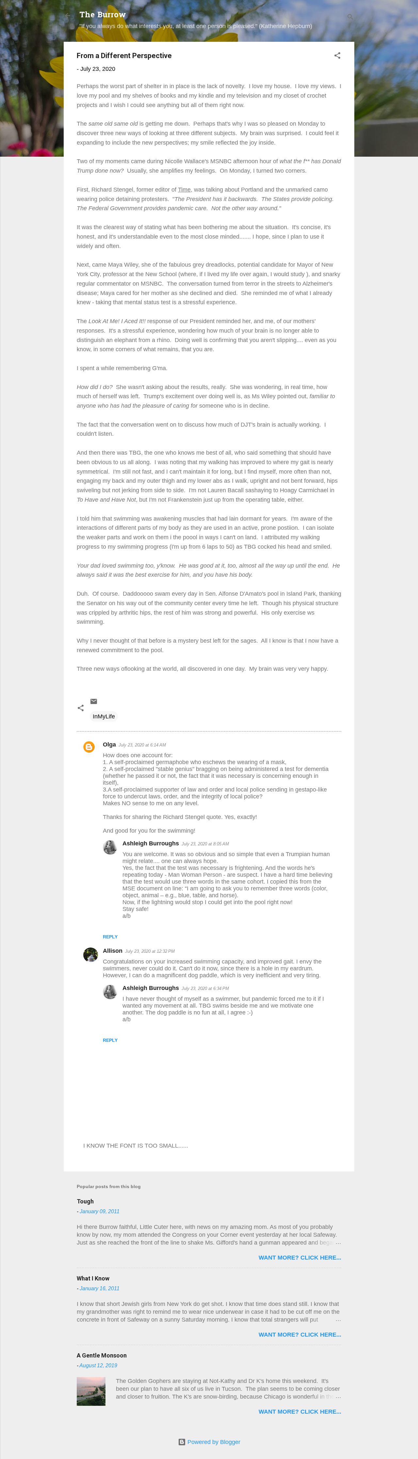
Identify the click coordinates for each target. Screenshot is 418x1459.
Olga (109, 744)
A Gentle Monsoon (102, 1355)
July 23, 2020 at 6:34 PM (205, 988)
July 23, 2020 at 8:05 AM (205, 843)
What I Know (93, 1278)
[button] (337, 56)
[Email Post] (94, 703)
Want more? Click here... (300, 1257)
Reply (110, 936)
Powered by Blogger (213, 1442)
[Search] (350, 18)
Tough (85, 1201)
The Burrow (102, 15)
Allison (112, 951)
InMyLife (104, 716)
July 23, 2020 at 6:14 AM (142, 745)
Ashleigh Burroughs (150, 843)
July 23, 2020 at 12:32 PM (150, 951)
